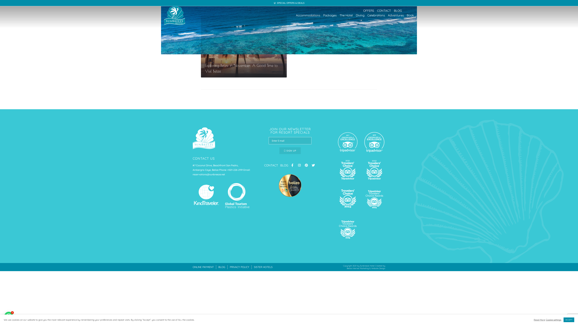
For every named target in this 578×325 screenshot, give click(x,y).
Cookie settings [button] (553, 320)
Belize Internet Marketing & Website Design (366, 268)
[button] (308, 15)
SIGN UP (291, 150)
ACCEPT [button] (568, 320)
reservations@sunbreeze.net (209, 174)
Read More (539, 320)
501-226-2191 (236, 169)
